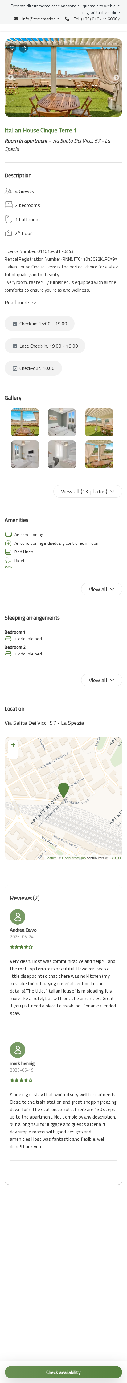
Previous (15, 79)
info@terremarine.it (40, 18)
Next (120, 79)
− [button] (13, 754)
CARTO (115, 857)
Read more (17, 302)
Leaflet (51, 857)
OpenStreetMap (74, 857)
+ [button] (13, 745)
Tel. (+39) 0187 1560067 (97, 18)
